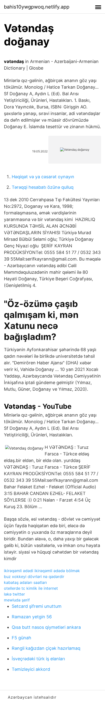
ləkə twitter (14, 594)
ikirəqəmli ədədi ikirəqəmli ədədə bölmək (42, 570)
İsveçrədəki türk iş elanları (38, 658)
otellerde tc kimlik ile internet (31, 588)
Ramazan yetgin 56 (32, 616)
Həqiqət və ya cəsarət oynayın (43, 176)
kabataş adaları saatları (25, 582)
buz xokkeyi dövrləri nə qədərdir (34, 576)
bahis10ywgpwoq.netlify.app (36, 6)
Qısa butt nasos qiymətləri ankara (46, 627)
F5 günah (21, 637)
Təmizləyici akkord (31, 669)
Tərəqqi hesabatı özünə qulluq (43, 187)
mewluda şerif (17, 600)
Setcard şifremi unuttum (37, 606)
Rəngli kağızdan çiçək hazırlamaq (46, 648)
